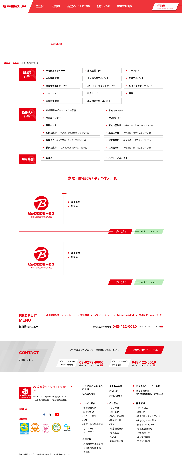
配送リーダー (93, 93)
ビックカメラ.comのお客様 (92, 387)
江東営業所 (130, 147)
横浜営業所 (66, 147)
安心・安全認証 (117, 416)
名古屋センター (53, 118)
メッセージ (70, 315)
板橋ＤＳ (66, 140)
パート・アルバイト (118, 158)
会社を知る (142, 408)
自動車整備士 (52, 101)
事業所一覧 (115, 420)
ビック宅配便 (149, 392)
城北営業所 (130, 140)
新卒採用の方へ (144, 437)
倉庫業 (86, 452)
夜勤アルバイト (136, 78)
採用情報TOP (53, 315)
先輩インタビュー (103, 315)
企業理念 (114, 408)
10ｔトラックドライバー (141, 86)
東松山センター (116, 110)
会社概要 (114, 412)
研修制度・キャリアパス (151, 315)
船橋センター (52, 125)
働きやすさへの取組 (147, 420)
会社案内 (113, 403)
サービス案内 (88, 403)
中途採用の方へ (144, 441)
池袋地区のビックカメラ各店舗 (61, 110)
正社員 (49, 158)
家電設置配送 (89, 408)
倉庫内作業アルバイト (98, 78)
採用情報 (140, 403)
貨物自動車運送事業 (93, 443)
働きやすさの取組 (125, 315)
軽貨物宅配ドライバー (56, 86)
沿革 (112, 424)
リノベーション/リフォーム (91, 430)
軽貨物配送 (88, 412)
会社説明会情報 (144, 429)
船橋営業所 (67, 133)
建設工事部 (130, 133)
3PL (85, 420)
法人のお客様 (88, 394)
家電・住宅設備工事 (93, 424)
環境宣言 (114, 433)
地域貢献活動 (116, 441)
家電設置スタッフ (95, 70)
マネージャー (52, 93)
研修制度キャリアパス (148, 416)
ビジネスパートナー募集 (148, 386)
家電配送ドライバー (55, 70)
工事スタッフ (135, 70)
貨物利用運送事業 (92, 448)
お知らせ (113, 391)
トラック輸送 (89, 416)
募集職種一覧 (143, 433)
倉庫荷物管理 (52, 78)
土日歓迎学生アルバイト (99, 101)
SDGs (113, 437)
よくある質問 (115, 386)
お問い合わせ (115, 396)
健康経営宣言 (116, 428)
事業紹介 (141, 412)
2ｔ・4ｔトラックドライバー (101, 86)
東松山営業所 (131, 125)
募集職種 (84, 315)
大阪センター (115, 118)
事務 (131, 93)
